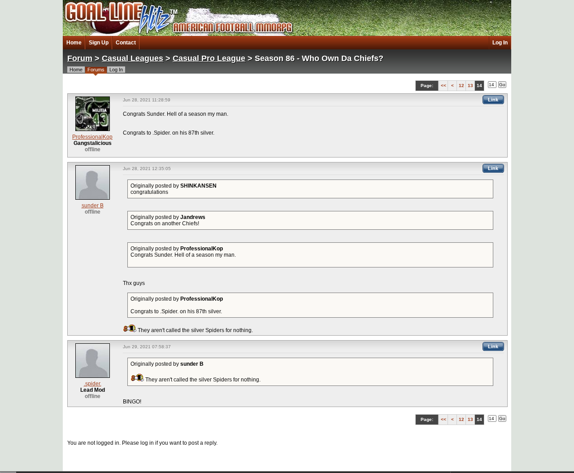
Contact (126, 42)
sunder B (93, 205)
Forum (79, 58)
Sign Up (99, 42)
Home (74, 42)
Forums (95, 69)
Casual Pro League (209, 58)
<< (443, 85)
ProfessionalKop (92, 137)
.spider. (92, 384)
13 (470, 85)
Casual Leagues (132, 58)
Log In (500, 42)
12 (461, 85)
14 (479, 85)
